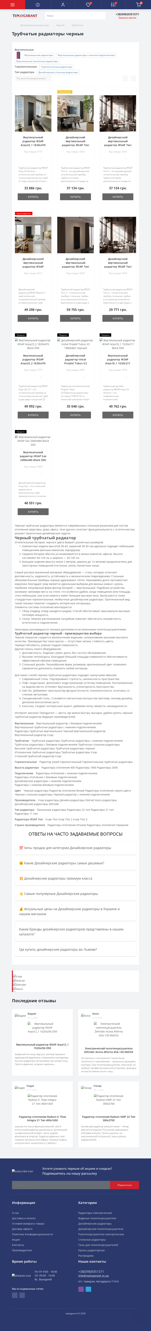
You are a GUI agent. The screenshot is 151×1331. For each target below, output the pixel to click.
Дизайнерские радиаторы (35, 25)
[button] (63, 4)
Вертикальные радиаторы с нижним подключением (86, 55)
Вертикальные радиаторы (38, 55)
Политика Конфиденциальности (32, 1234)
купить (33, 197)
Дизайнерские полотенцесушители (100, 1229)
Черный (60, 25)
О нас (15, 1213)
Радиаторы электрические (95, 1213)
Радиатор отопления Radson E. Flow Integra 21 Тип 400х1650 (42, 1118)
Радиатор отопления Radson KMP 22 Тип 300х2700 (108, 1118)
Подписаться (124, 1185)
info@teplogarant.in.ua (93, 1275)
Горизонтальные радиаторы (56, 66)
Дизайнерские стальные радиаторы (58, 72)
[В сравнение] (47, 97)
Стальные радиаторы (92, 1239)
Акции (16, 1239)
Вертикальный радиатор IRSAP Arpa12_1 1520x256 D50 (42, 1046)
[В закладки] (47, 92)
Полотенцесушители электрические (101, 1234)
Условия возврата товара (28, 1223)
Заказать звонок (127, 17)
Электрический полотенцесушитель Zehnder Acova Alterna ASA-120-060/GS (108, 1050)
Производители (22, 1250)
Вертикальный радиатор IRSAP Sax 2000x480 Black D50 (33, 456)
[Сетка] (133, 78)
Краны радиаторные (91, 1250)
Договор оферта (22, 1229)
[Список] (125, 78)
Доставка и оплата (24, 1218)
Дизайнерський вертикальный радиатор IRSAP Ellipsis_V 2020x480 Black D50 (33, 266)
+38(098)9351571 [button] (91, 1271)
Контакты (18, 1245)
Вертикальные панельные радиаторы (37, 61)
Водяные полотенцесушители (97, 1218)
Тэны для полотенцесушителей (98, 1245)
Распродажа (86, 1255)
